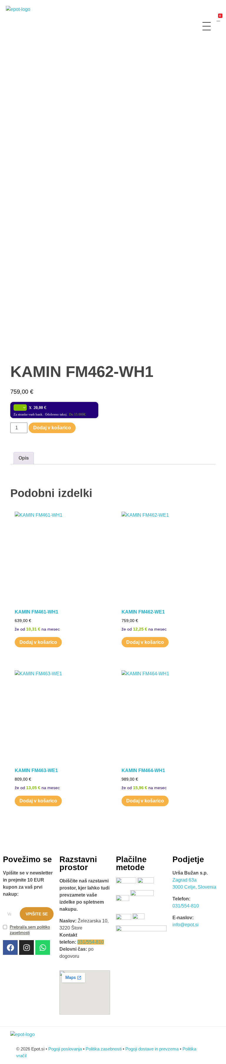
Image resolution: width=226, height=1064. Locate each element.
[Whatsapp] (42, 947)
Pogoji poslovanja (65, 1048)
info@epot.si (185, 924)
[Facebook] (10, 947)
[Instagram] (26, 947)
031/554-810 (90, 942)
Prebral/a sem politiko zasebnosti (30, 930)
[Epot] (24, 13)
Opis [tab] (24, 457)
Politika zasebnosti (104, 1048)
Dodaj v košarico (52, 427)
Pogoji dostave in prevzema (152, 1048)
